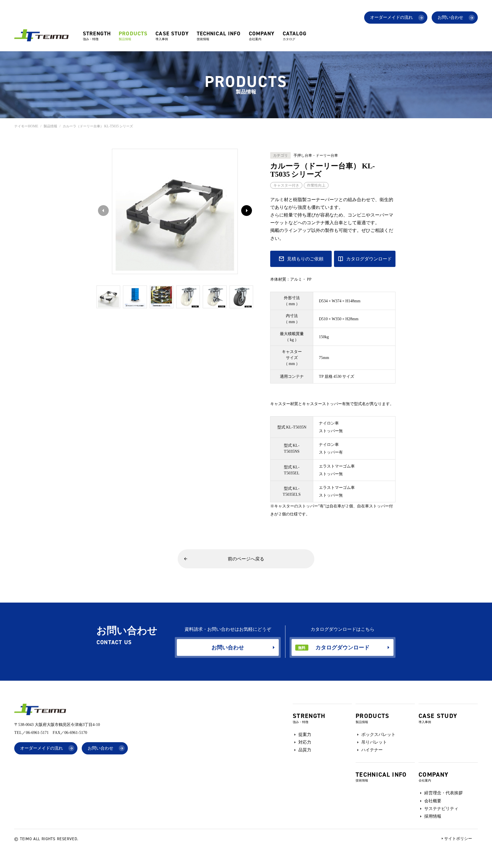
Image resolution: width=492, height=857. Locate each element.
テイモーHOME (26, 126)
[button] (245, 211)
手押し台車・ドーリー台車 (316, 155)
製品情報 (50, 126)
